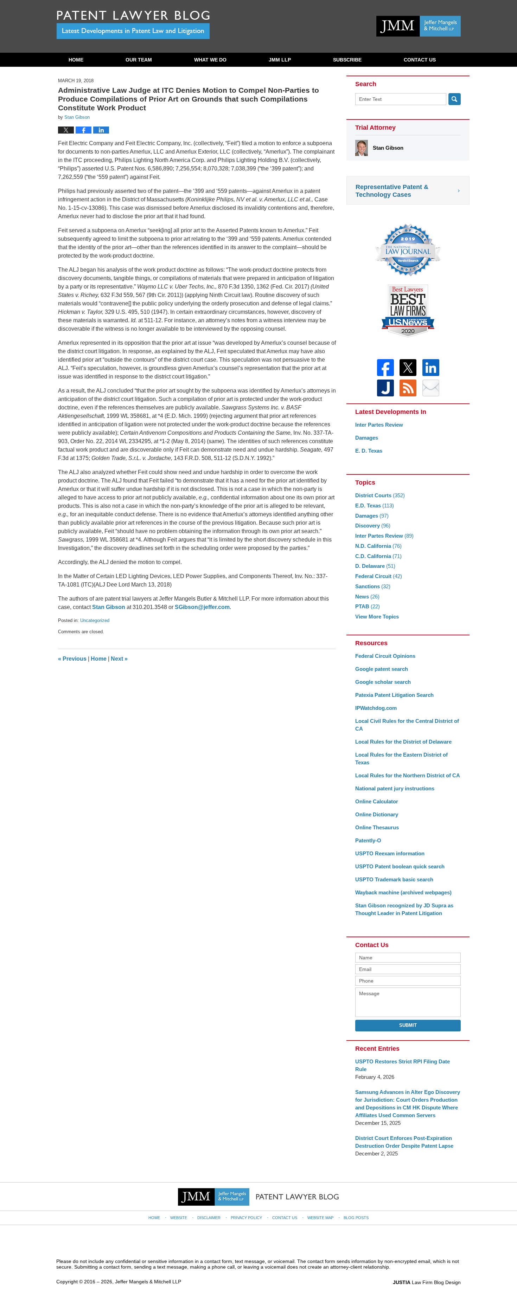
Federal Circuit (378, 576)
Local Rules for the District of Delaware (403, 742)
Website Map (320, 1218)
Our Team (139, 60)
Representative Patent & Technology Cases (392, 190)
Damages (366, 438)
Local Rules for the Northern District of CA (407, 775)
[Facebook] (385, 367)
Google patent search (381, 669)
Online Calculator (376, 801)
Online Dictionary (376, 814)
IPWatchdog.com (376, 708)
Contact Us (420, 60)
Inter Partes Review (379, 425)
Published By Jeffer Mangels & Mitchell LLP (418, 26)
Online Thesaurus (377, 827)
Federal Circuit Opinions (385, 656)
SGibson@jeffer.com (202, 607)
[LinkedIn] (430, 367)
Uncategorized (94, 620)
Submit (408, 1025)
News (367, 597)
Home (76, 60)
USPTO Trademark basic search (394, 879)
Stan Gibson (108, 607)
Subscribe (347, 60)
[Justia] (385, 388)
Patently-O (368, 840)
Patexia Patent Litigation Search (394, 695)
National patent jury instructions (394, 788)
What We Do (210, 60)
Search (454, 99)
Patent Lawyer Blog (133, 25)
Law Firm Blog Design (427, 1282)
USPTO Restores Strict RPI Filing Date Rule (402, 1065)
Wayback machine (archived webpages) (403, 892)
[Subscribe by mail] (430, 388)
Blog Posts (356, 1218)
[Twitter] (408, 367)
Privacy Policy (246, 1218)
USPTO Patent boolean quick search (400, 866)
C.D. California (378, 556)
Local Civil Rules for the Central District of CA (407, 725)
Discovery (372, 526)
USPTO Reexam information (390, 853)
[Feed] (408, 388)
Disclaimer (209, 1218)
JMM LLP (280, 60)
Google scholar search (383, 682)
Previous (72, 659)
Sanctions (372, 586)
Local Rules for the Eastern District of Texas (401, 758)
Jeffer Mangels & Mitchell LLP (148, 1281)
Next (119, 659)
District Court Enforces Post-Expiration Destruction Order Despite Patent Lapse (404, 1142)
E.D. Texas (374, 506)
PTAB (367, 606)
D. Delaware (375, 566)
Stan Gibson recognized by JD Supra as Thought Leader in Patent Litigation (404, 909)
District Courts (380, 495)
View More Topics (377, 617)
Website (178, 1218)
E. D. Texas (368, 451)
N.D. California (378, 546)
